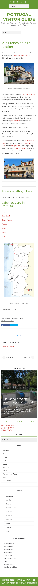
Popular (19, 422)
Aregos (4, 212)
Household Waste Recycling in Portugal (18, 400)
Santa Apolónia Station (20, 55)
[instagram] (13, 1)
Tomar (4, 232)
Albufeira (9, 496)
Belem (5, 454)
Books (7, 422)
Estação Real (15, 146)
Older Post (27, 357)
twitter (14, 325)
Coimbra (9, 512)
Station (7, 319)
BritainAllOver (8, 550)
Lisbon (5, 464)
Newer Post (9, 357)
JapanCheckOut (9, 564)
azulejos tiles (15, 121)
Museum (9, 516)
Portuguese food (10, 474)
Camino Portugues (7, 427)
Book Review (11, 508)
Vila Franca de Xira (29, 94)
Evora (5, 457)
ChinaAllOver (8, 555)
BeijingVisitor (8, 547)
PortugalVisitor (9, 544)
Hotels (31, 422)
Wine (8, 523)
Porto (5, 471)
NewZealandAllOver (10, 567)
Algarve (6, 450)
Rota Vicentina (6, 429)
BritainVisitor (8, 552)
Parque (4, 224)
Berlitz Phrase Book (7, 425)
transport (15, 319)
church (8, 527)
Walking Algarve (6, 430)
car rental (7, 481)
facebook (6, 325)
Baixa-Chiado (6, 216)
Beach (8, 504)
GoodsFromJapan (10, 558)
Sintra (4, 228)
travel (21, 319)
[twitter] (21, 1)
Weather (9, 519)
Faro (4, 461)
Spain (5, 477)
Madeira (6, 467)
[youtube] (25, 1)
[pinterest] (17, 1)
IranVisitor (7, 561)
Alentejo (9, 500)
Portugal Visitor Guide (19, 17)
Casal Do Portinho (20, 148)
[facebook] (10, 1)
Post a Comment (9, 346)
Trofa (3, 236)
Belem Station (7, 220)
